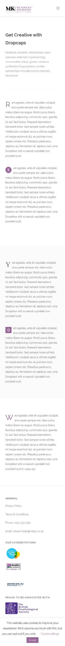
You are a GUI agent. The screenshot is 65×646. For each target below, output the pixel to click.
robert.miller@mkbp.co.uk (28, 531)
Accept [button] (32, 640)
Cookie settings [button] (50, 633)
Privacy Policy (13, 505)
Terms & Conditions (17, 514)
